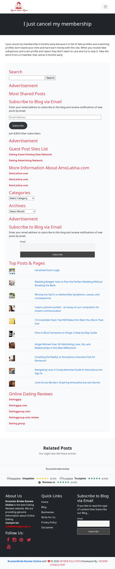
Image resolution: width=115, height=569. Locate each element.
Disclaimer (47, 527)
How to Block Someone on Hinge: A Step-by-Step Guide (66, 332)
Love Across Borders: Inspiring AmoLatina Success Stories (67, 382)
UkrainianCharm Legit (47, 270)
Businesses (47, 512)
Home (44, 502)
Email (23, 241)
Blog (43, 507)
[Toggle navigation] (105, 7)
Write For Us (48, 517)
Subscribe (18, 125)
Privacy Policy (49, 522)
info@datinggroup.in (18, 526)
